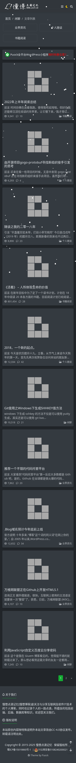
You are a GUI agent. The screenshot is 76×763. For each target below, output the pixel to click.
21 (22, 422)
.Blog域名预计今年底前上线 (23, 529)
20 (20, 483)
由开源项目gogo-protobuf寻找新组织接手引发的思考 (37, 164)
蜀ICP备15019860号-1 (19, 749)
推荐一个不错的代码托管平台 (24, 468)
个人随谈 (67, 180)
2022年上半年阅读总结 (20, 102)
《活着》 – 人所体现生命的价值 (26, 287)
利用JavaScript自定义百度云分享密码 (30, 650)
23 (20, 241)
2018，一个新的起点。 (20, 348)
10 (20, 116)
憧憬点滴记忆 (44, 745)
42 (22, 362)
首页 (8, 18)
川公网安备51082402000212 (53, 749)
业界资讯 (67, 483)
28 (23, 301)
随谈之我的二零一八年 (19, 227)
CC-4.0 (55, 730)
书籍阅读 (67, 116)
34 (22, 543)
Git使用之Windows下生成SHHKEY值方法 (33, 408)
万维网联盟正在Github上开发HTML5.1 (31, 590)
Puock (45, 755)
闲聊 (17, 18)
